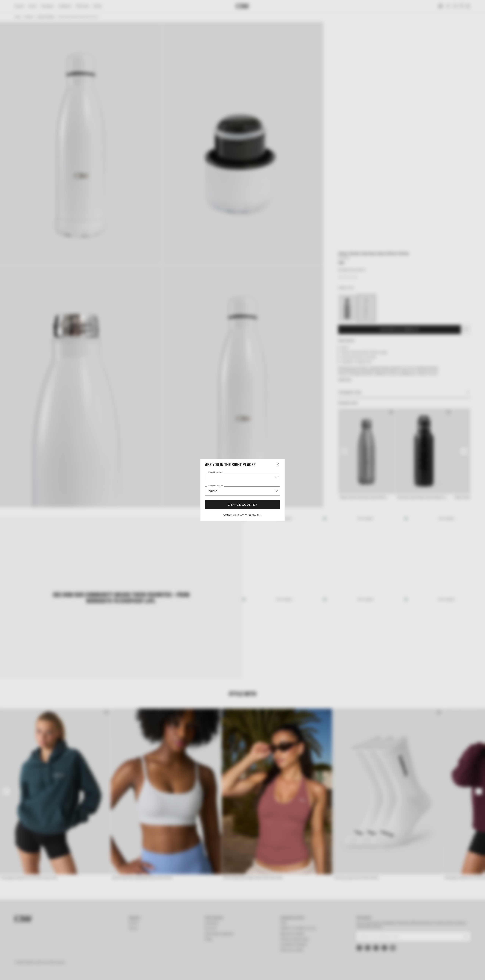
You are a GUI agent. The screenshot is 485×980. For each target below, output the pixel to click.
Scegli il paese (215, 472)
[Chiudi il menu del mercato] (277, 464)
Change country (242, 504)
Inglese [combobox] (212, 491)
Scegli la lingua (215, 486)
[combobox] (242, 477)
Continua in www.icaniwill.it (242, 514)
